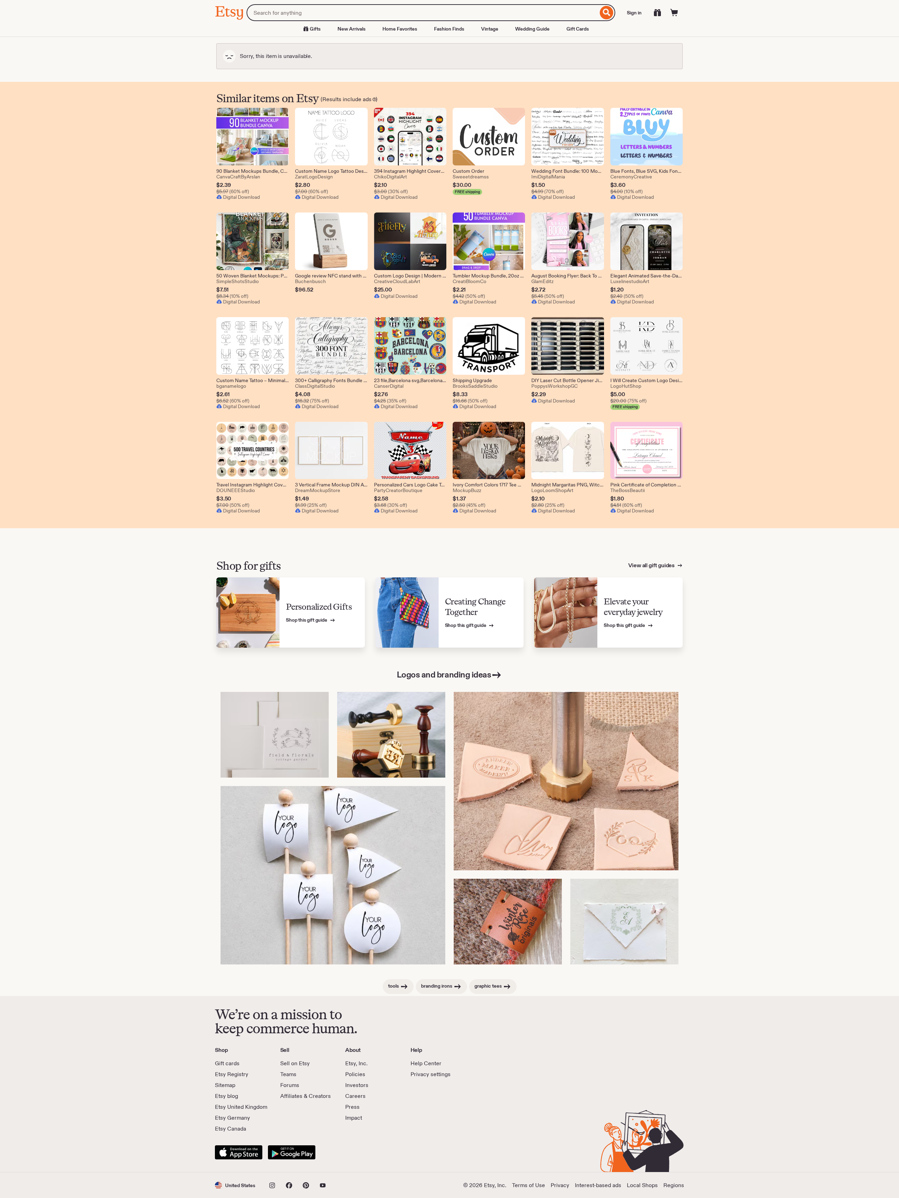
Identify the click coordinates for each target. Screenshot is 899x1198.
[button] (235, 1185)
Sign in (634, 12)
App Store (238, 1152)
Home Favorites (399, 29)
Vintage (489, 29)
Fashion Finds (449, 29)
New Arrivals (351, 29)
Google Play (291, 1152)
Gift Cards (577, 29)
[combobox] (422, 12)
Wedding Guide (532, 29)
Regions (673, 1185)
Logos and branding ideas (444, 674)
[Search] (606, 12)
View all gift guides (652, 565)
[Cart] (674, 12)
